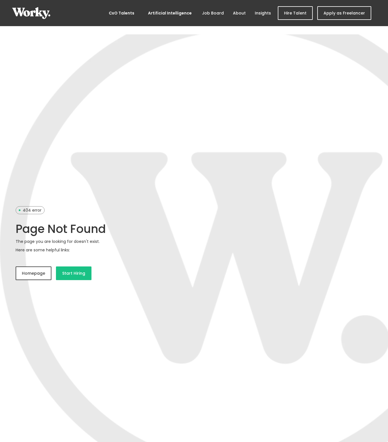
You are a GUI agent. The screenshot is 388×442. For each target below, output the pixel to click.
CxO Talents (121, 13)
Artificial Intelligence (170, 13)
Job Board (213, 13)
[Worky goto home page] (31, 13)
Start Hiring (73, 273)
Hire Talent (295, 13)
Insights (263, 13)
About (239, 13)
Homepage (33, 273)
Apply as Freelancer (344, 13)
